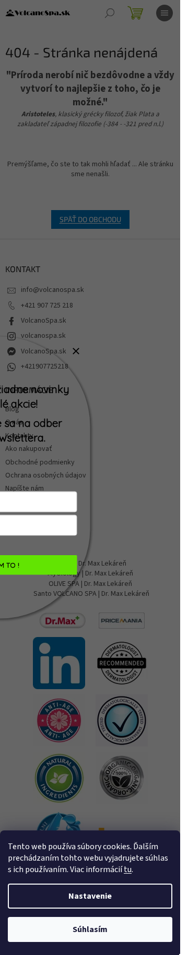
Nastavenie (90, 896)
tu (128, 869)
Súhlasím (90, 929)
